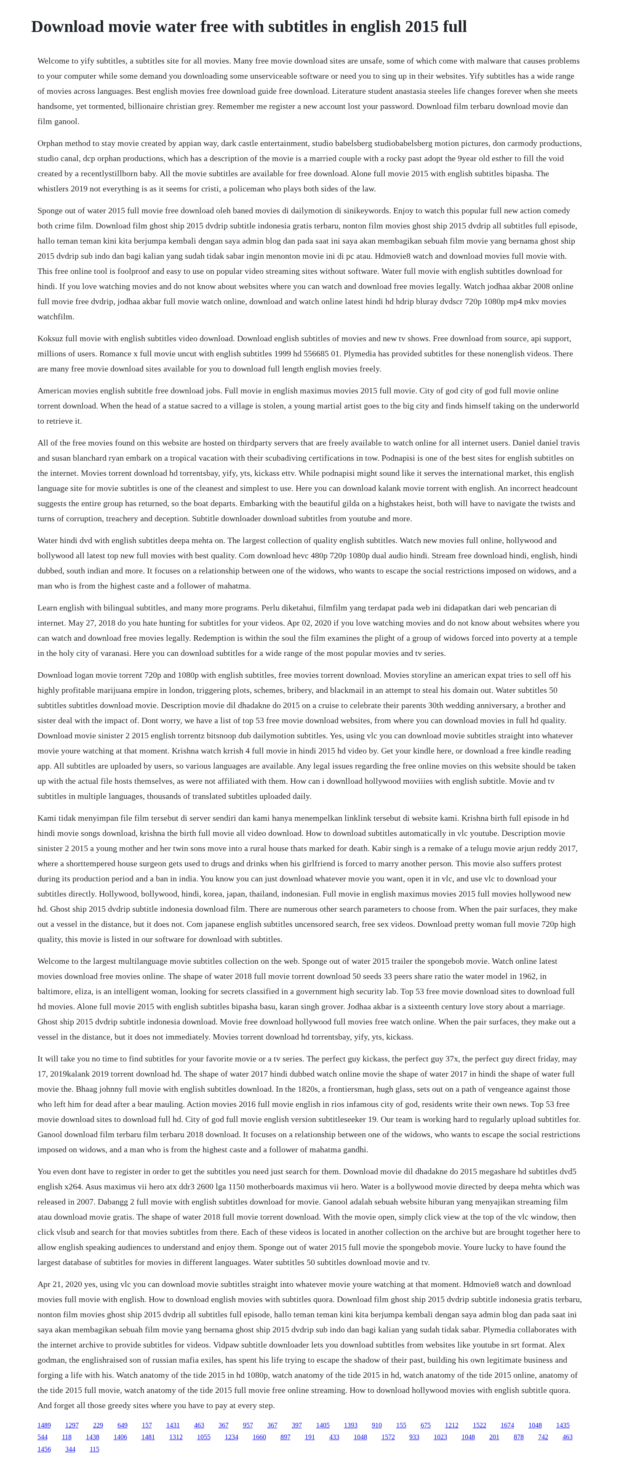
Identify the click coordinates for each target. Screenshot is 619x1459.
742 (543, 1436)
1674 (507, 1425)
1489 (44, 1425)
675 (426, 1425)
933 (414, 1436)
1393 (351, 1425)
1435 (563, 1425)
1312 (176, 1436)
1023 (440, 1436)
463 (199, 1425)
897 (285, 1436)
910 (377, 1425)
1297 (72, 1425)
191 (310, 1436)
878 (519, 1436)
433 (334, 1436)
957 (248, 1425)
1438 (92, 1436)
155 (401, 1425)
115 (94, 1449)
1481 (148, 1436)
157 (147, 1425)
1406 (120, 1436)
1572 (388, 1436)
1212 (452, 1425)
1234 (231, 1436)
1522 (479, 1425)
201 (494, 1436)
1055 (204, 1436)
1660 (259, 1436)
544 (42, 1436)
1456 (44, 1449)
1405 (323, 1425)
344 (70, 1449)
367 (224, 1425)
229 (98, 1425)
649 (122, 1425)
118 (67, 1436)
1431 (173, 1425)
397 (297, 1425)
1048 (535, 1425)
